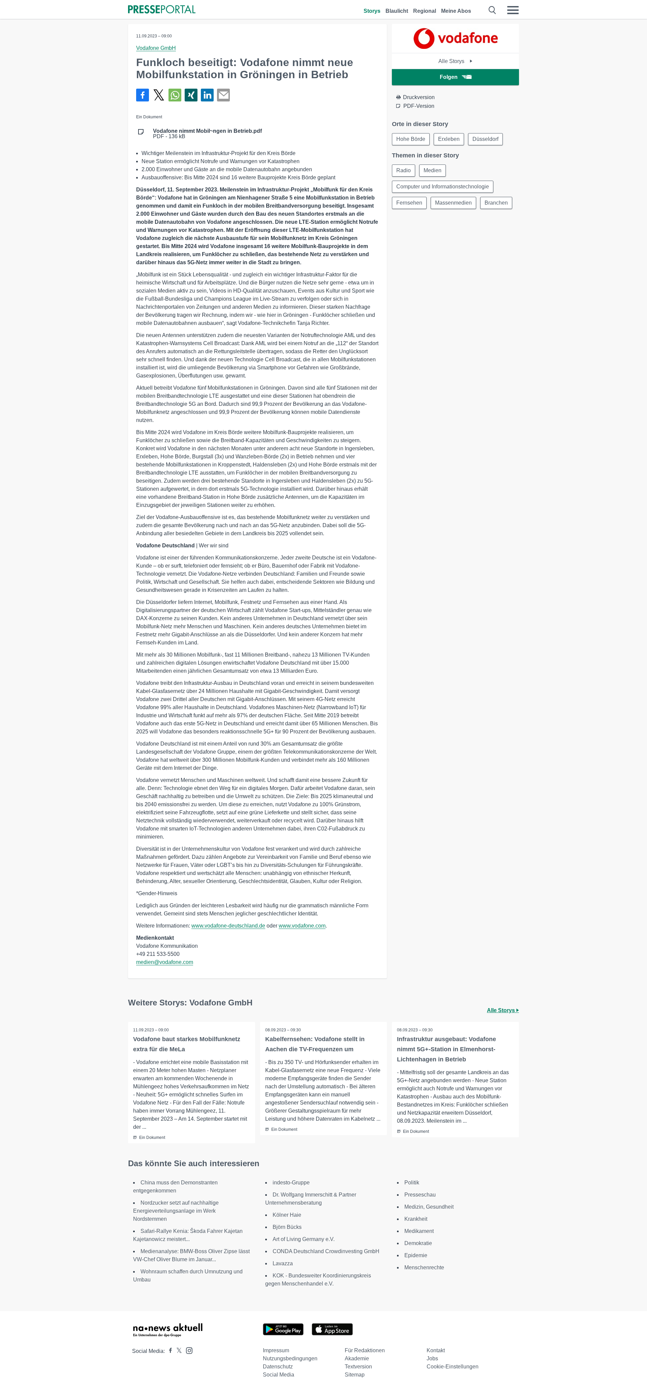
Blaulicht (397, 11)
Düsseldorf (485, 139)
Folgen (449, 77)
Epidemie (415, 1255)
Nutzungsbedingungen (290, 1358)
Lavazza (283, 1263)
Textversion (358, 1366)
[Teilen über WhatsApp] (174, 95)
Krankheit (415, 1219)
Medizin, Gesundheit (429, 1207)
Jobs (432, 1358)
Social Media (278, 1375)
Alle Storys (452, 61)
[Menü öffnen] (513, 10)
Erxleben (449, 139)
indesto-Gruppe (291, 1182)
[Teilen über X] (158, 95)
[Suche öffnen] (492, 10)
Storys (372, 11)
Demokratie (418, 1243)
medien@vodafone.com (164, 962)
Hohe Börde (410, 139)
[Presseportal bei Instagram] (187, 1350)
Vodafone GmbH (156, 48)
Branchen (496, 203)
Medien (432, 170)
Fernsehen (409, 203)
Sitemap (355, 1375)
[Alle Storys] (455, 47)
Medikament (419, 1231)
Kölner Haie (287, 1215)
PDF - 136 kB (207, 133)
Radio (403, 170)
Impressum (276, 1350)
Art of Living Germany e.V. (304, 1239)
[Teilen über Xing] (191, 95)
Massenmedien (453, 203)
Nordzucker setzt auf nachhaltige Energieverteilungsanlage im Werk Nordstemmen (176, 1211)
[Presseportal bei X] (177, 1351)
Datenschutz (278, 1366)
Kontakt (436, 1350)
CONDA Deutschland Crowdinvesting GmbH (326, 1251)
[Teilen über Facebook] (142, 95)
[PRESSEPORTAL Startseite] (161, 10)
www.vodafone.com (302, 926)
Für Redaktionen (365, 1350)
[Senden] (223, 95)
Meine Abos (456, 11)
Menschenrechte (424, 1267)
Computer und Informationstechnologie (442, 186)
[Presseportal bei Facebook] (168, 1351)
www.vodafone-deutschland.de (228, 926)
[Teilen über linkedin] (207, 95)
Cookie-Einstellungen (453, 1366)
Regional (424, 11)
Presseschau (420, 1195)
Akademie (357, 1358)
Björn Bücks (287, 1227)
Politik (411, 1182)
